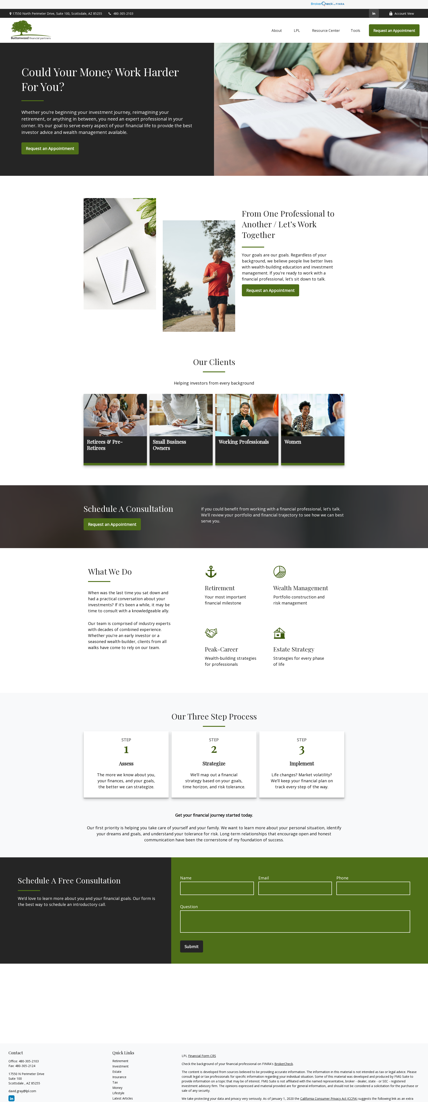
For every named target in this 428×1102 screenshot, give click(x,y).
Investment (120, 1066)
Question (189, 906)
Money (117, 1088)
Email (263, 878)
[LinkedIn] (374, 13)
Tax (115, 1082)
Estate (116, 1071)
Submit (192, 946)
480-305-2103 (123, 13)
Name (185, 878)
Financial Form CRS (202, 1056)
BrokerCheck (283, 1064)
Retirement (120, 1061)
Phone (342, 878)
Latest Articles (122, 1098)
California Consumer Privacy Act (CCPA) (328, 1098)
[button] (277, 30)
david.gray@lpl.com (22, 1091)
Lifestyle (118, 1093)
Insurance (119, 1077)
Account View (404, 13)
